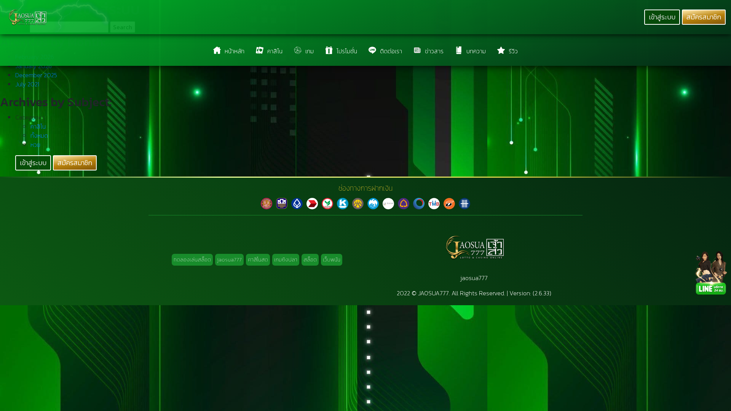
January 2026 (33, 65)
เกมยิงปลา (285, 260)
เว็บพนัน (331, 260)
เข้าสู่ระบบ (662, 17)
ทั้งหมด (39, 135)
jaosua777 (229, 260)
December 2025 (36, 75)
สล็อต (310, 260)
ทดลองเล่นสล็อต (192, 260)
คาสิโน (38, 126)
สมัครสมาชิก (703, 17)
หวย (35, 144)
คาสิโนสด (258, 260)
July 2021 (27, 84)
